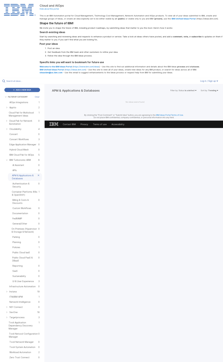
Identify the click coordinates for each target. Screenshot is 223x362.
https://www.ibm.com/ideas (86, 66)
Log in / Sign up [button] (208, 81)
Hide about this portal (49, 9)
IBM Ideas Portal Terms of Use (169, 115)
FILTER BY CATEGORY (18, 97)
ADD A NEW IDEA (23, 90)
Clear (37, 97)
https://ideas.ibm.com (75, 69)
